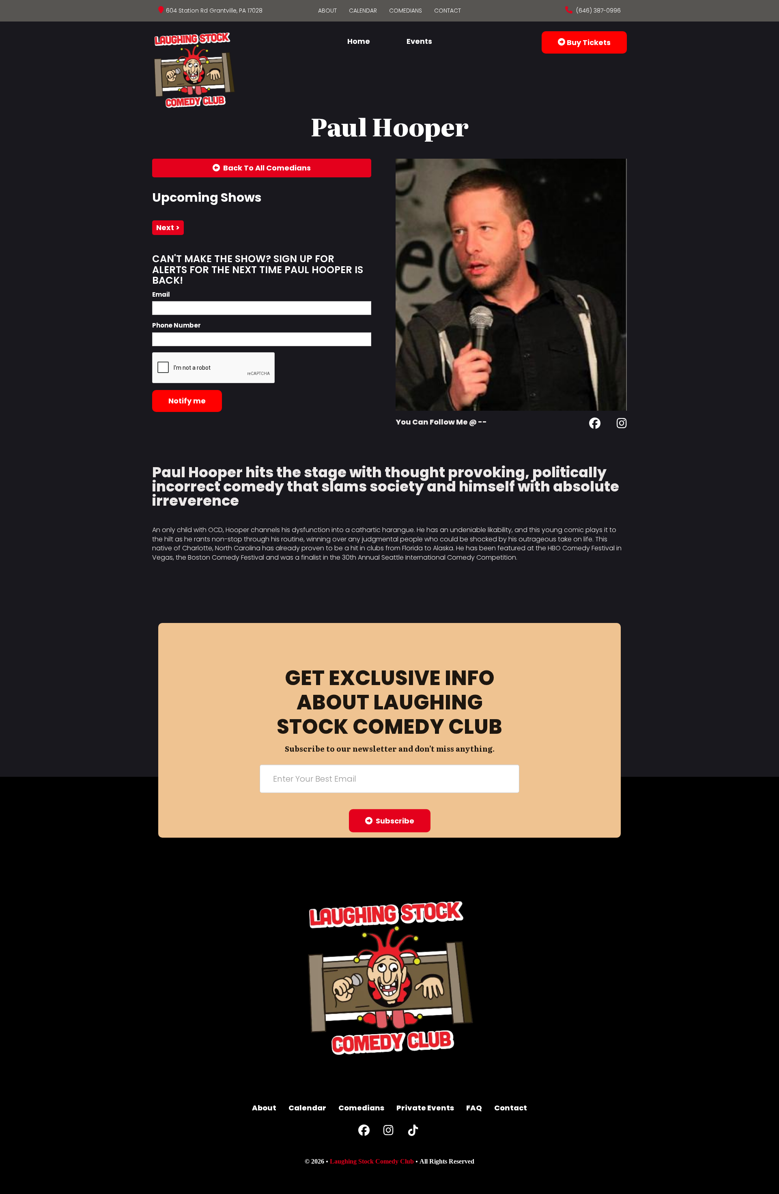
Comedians (405, 10)
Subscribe (393, 821)
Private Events (425, 1108)
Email (161, 294)
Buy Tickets (588, 42)
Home (358, 41)
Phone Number (176, 325)
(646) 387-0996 (598, 10)
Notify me (187, 401)
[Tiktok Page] (413, 1132)
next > (168, 227)
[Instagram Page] (622, 425)
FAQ (474, 1108)
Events (419, 41)
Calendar (363, 10)
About (327, 10)
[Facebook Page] (594, 425)
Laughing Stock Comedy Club (372, 1161)
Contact (447, 10)
